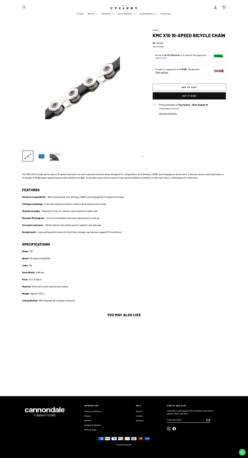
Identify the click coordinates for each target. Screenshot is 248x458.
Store (80, 14)
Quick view (46, 369)
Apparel (106, 14)
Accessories (125, 14)
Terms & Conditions (92, 411)
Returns (87, 420)
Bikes (91, 14)
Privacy (87, 416)
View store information (168, 114)
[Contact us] (242, 452)
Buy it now (189, 96)
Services (166, 14)
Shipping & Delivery (92, 425)
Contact (139, 416)
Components (147, 14)
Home (155, 30)
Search (139, 411)
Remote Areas (90, 430)
